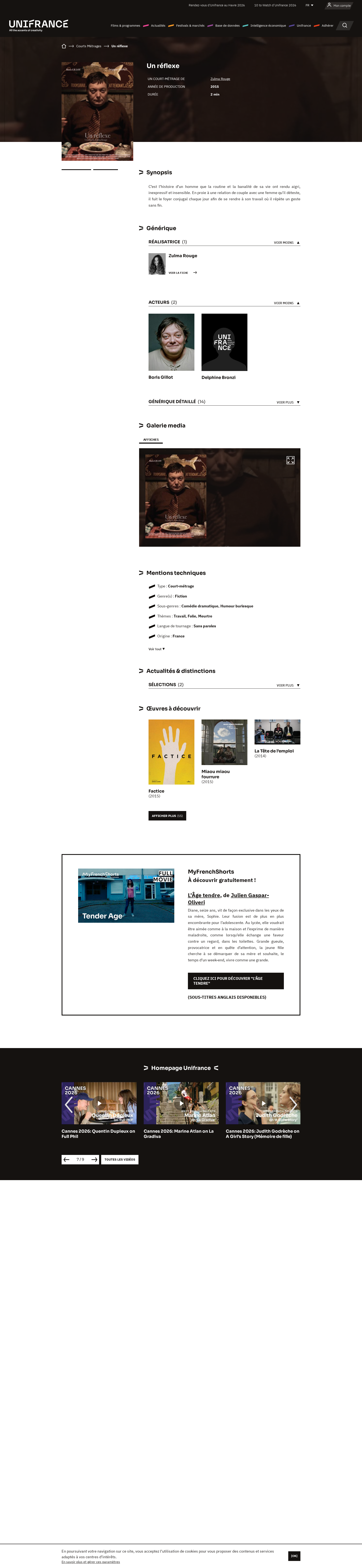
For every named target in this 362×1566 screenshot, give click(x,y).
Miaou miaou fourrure (216, 774)
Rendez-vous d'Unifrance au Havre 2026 (217, 5)
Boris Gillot (161, 377)
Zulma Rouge (220, 79)
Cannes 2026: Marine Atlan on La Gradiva (97, 1134)
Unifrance (304, 26)
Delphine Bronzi (219, 377)
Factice (156, 791)
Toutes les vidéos (120, 1159)
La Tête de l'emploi (274, 751)
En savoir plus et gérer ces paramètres (91, 1562)
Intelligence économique (268, 26)
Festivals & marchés (190, 26)
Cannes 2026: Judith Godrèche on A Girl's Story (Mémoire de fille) (180, 1134)
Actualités (158, 26)
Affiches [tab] (151, 440)
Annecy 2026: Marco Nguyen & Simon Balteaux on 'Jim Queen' (259, 1134)
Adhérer (328, 26)
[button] (291, 461)
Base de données (227, 26)
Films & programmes (125, 26)
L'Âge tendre (204, 895)
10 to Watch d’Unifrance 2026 (275, 5)
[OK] (294, 1556)
